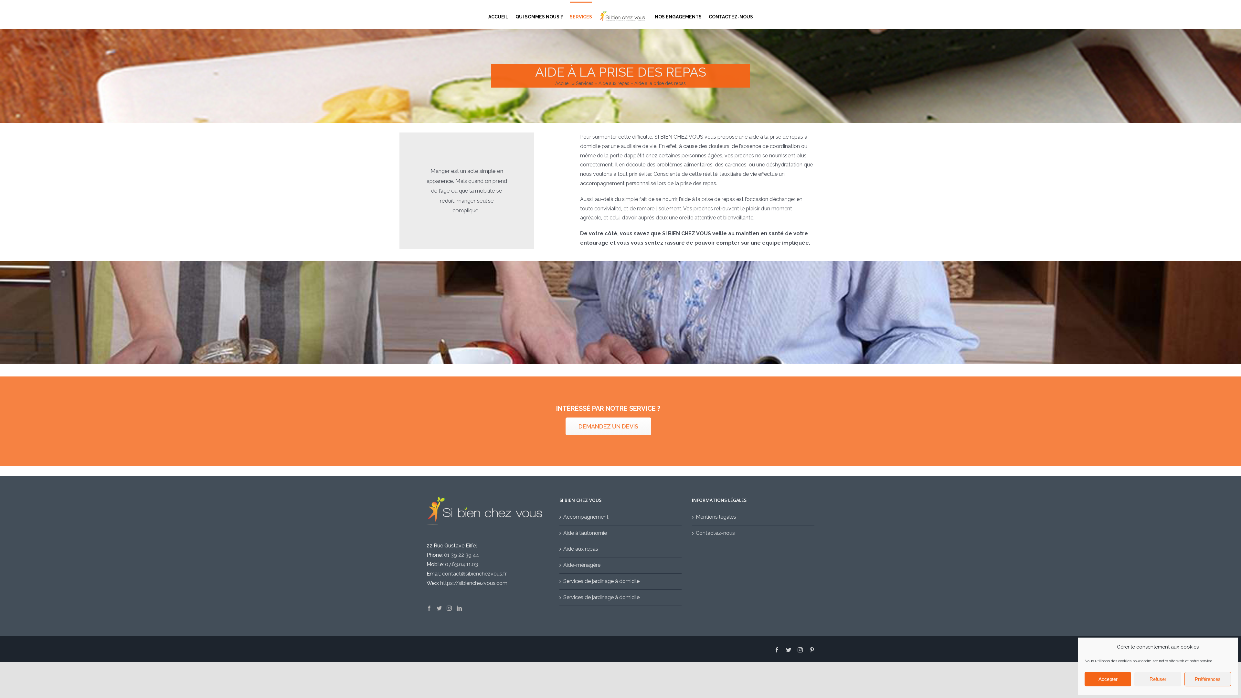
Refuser (1158, 679)
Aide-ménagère (581, 565)
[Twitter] (439, 608)
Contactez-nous (715, 533)
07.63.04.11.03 (461, 564)
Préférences (1208, 679)
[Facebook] (429, 608)
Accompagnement (586, 517)
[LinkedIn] (459, 608)
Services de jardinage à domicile (601, 581)
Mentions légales (716, 517)
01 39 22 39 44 (461, 555)
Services (584, 83)
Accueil (563, 83)
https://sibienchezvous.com (473, 583)
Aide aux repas (614, 83)
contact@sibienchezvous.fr (474, 574)
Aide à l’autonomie (585, 533)
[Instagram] (449, 608)
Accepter (1108, 679)
